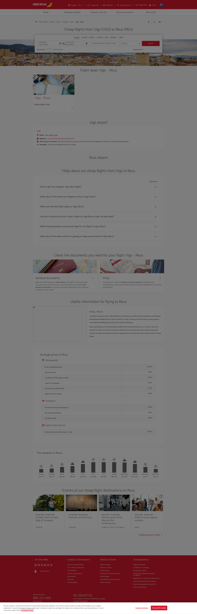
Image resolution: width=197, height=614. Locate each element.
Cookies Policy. (27, 610)
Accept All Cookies (159, 608)
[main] (98, 608)
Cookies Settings (141, 608)
